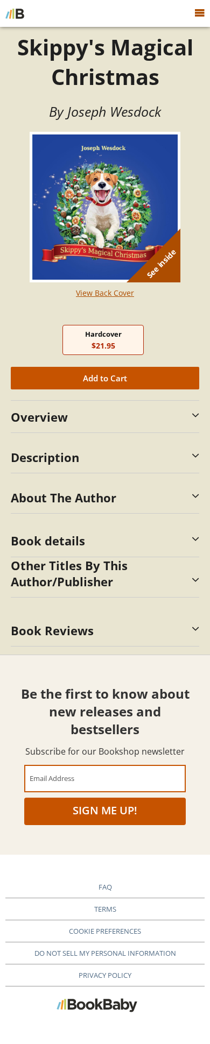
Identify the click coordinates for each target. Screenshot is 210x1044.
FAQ (105, 887)
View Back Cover (105, 293)
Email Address (52, 778)
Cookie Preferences (105, 931)
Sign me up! (105, 810)
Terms (105, 909)
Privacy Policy (105, 975)
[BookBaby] (14, 13)
